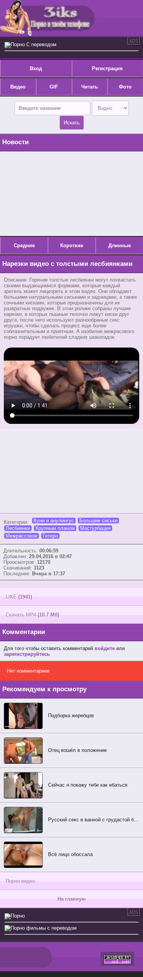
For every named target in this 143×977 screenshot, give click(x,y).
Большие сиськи (98, 520)
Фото (125, 87)
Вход (36, 68)
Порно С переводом (33, 44)
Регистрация (107, 68)
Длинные (119, 245)
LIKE (19, 597)
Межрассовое (21, 536)
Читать (89, 87)
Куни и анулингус (54, 520)
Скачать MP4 (32, 615)
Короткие (71, 245)
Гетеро (50, 536)
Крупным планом (55, 528)
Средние (24, 245)
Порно (18, 916)
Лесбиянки (18, 528)
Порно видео (20, 881)
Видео (18, 87)
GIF (54, 87)
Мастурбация (95, 528)
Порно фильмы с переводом (44, 928)
